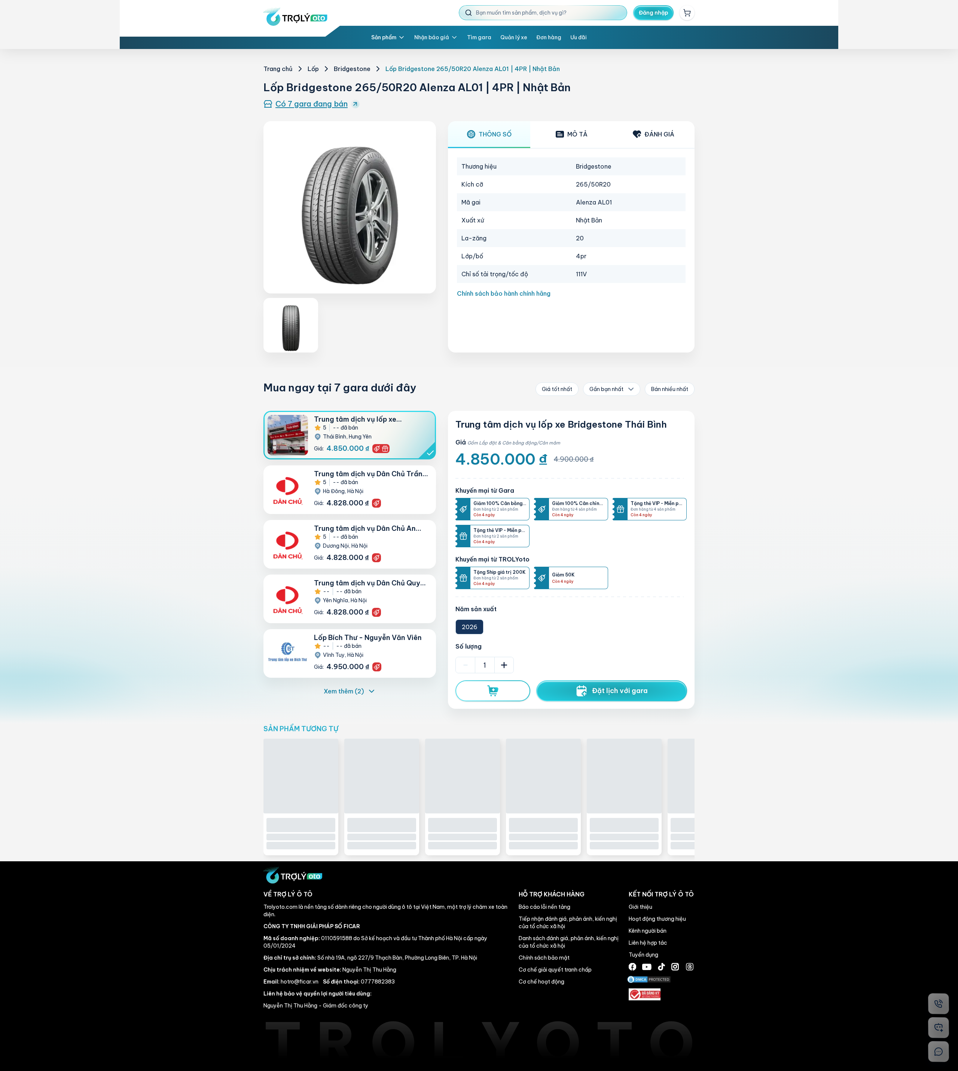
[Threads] (690, 1042)
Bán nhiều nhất (669, 389)
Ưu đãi (578, 37)
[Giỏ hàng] (687, 12)
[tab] (489, 134)
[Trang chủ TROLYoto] (295, 17)
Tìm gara (479, 37)
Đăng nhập (653, 12)
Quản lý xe (513, 37)
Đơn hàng (548, 37)
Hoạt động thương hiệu (657, 994)
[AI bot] (938, 1027)
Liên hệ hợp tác (648, 1018)
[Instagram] (675, 1042)
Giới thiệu (640, 982)
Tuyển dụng (643, 1030)
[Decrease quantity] (465, 665)
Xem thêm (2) (344, 691)
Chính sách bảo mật (544, 1033)
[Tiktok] (661, 1042)
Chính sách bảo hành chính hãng (503, 293)
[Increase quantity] (504, 665)
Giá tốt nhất (557, 389)
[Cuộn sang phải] (708, 844)
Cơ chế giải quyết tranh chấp (555, 1044)
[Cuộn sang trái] (249, 844)
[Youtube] (647, 1041)
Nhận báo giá (431, 37)
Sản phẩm (383, 37)
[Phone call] (938, 1003)
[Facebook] (632, 1042)
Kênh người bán (647, 1006)
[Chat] (938, 1051)
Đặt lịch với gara (620, 690)
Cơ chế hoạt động (541, 1056)
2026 (470, 627)
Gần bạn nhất (606, 389)
